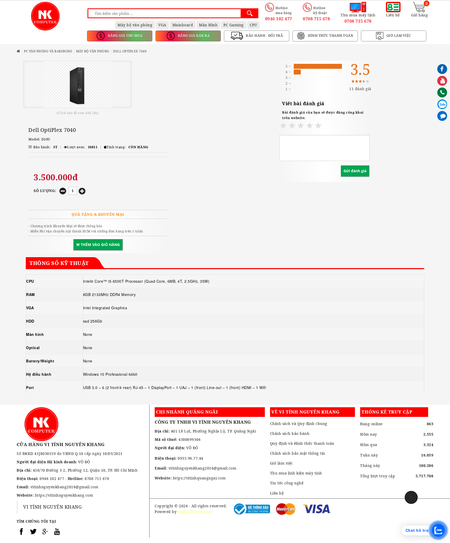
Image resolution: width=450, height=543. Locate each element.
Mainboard (182, 24)
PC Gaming (233, 24)
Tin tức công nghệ (287, 482)
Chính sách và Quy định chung (298, 423)
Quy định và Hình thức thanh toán (302, 443)
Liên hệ (277, 493)
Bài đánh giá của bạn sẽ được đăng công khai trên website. (323, 115)
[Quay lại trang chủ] (18, 51)
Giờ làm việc (281, 463)
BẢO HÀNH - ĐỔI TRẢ (264, 35)
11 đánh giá (360, 88)
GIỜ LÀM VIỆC (398, 35)
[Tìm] (249, 13)
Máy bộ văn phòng (134, 24)
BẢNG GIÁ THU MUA (125, 35)
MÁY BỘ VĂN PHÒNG (92, 51)
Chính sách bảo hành (290, 433)
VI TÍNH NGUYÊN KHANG (52, 507)
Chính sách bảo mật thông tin (297, 453)
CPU (253, 24)
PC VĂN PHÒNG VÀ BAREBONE (48, 51)
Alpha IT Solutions (195, 511)
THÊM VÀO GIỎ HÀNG (100, 244)
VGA (162, 24)
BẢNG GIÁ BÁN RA (193, 35)
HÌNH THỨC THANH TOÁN (330, 35)
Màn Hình (208, 24)
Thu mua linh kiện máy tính (296, 473)
